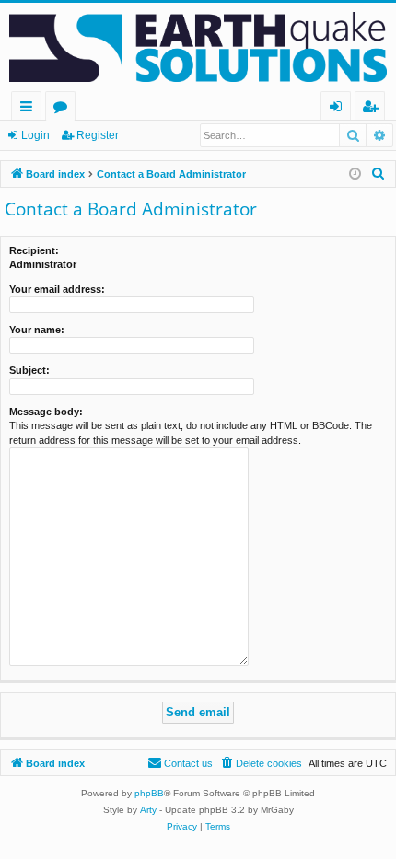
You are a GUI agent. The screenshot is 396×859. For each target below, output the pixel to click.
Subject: (29, 370)
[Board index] (198, 47)
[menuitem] (378, 174)
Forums (64, 109)
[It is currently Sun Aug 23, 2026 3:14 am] (355, 174)
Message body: (46, 411)
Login (35, 135)
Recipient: (34, 250)
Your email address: (57, 289)
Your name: (36, 329)
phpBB (149, 793)
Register (97, 135)
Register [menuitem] (374, 109)
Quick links (30, 109)
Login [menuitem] (339, 109)
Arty (148, 810)
